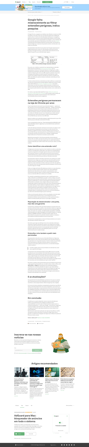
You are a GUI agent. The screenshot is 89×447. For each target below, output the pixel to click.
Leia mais (31, 433)
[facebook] (64, 445)
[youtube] (69, 445)
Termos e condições (31, 353)
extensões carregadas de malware (45, 83)
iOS (31, 405)
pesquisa (57, 41)
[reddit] (74, 445)
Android (26, 405)
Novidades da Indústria (46, 321)
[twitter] (66, 445)
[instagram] (61, 445)
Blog (32, 15)
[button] (74, 7)
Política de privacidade (22, 353)
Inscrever (37, 350)
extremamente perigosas (46, 68)
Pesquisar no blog (56, 12)
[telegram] (71, 445)
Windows (17, 405)
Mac (22, 405)
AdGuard (29, 15)
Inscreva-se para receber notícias (34, 12)
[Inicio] (17, 2)
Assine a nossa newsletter (43, 317)
